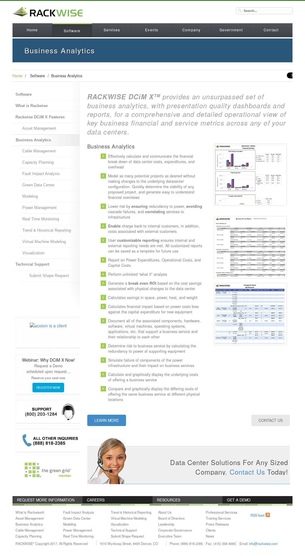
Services (112, 29)
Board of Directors (171, 518)
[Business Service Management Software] (250, 244)
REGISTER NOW (48, 387)
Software (72, 30)
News (210, 536)
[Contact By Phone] (48, 441)
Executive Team (169, 536)
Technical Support (32, 264)
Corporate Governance (175, 530)
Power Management (39, 208)
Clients (211, 530)
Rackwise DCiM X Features (40, 117)
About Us (165, 512)
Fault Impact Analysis (41, 174)
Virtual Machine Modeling (44, 242)
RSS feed (257, 515)
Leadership (166, 524)
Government (231, 29)
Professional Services (221, 512)
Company (191, 29)
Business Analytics (33, 140)
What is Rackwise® (29, 512)
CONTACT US (271, 420)
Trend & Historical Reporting (46, 230)
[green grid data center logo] (48, 470)
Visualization (33, 253)
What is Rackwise (31, 106)
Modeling (30, 196)
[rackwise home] (152, 12)
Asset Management (39, 128)
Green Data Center (38, 185)
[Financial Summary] (250, 171)
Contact (271, 29)
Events (151, 29)
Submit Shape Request (49, 276)
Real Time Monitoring (40, 219)
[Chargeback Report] (250, 311)
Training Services (218, 518)
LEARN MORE (106, 420)
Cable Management (39, 151)
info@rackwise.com (263, 543)
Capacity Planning (38, 162)
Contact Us (247, 471)
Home (32, 29)
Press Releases (217, 524)
